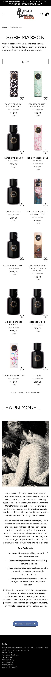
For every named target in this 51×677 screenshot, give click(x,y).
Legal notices (7, 652)
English (5, 644)
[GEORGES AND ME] (37, 302)
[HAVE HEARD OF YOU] (13, 138)
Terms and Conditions (10, 655)
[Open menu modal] (3, 14)
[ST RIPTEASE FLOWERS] (13, 245)
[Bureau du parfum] (25, 14)
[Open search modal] (41, 14)
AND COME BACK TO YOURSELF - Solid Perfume (37, 268)
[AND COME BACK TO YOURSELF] (13, 302)
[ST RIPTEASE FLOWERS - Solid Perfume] (37, 192)
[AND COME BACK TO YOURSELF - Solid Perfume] (37, 245)
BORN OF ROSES (13, 212)
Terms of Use (7, 657)
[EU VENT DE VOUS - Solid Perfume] (13, 84)
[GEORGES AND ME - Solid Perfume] (37, 84)
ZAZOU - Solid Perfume (13, 376)
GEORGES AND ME (38, 322)
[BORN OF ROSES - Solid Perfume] (37, 138)
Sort (27, 62)
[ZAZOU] (37, 356)
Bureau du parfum (23, 647)
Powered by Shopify (9, 667)
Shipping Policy (8, 660)
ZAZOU (37, 376)
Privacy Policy (7, 665)
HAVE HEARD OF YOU (13, 158)
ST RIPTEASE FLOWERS (13, 266)
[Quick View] (21, 98)
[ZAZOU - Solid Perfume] (13, 356)
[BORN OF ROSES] (13, 192)
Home (4, 27)
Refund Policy (7, 662)
